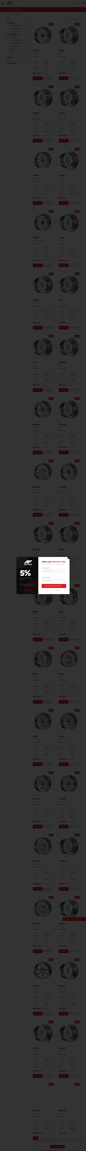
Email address (46, 568)
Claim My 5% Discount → (54, 586)
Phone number (46, 577)
